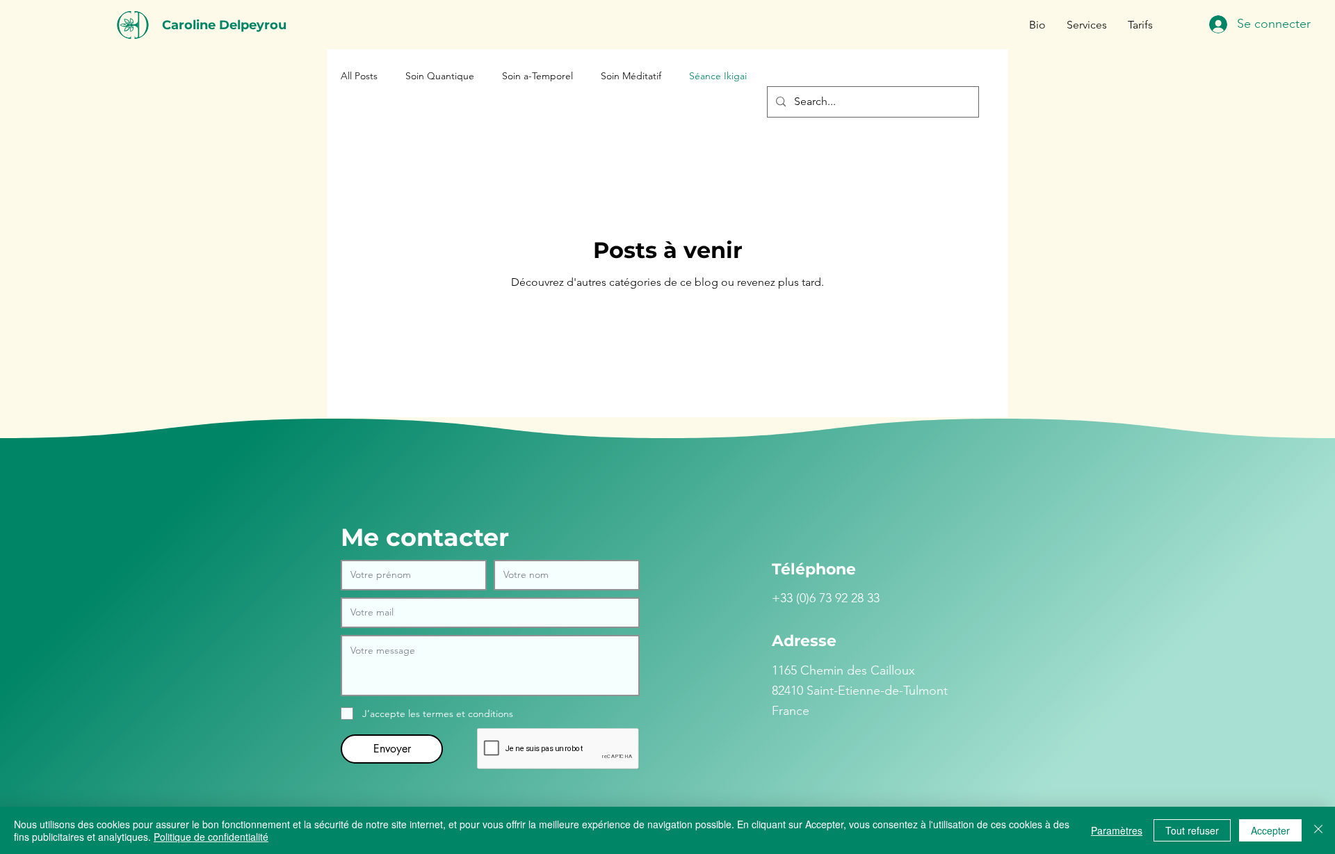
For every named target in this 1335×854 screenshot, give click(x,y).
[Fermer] (1318, 830)
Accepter (1270, 830)
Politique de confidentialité (211, 837)
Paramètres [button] (1116, 830)
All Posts (359, 76)
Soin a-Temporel (537, 76)
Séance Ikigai (718, 76)
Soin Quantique (439, 76)
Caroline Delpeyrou (224, 25)
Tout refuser (1192, 830)
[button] (1086, 25)
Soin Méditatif (631, 76)
